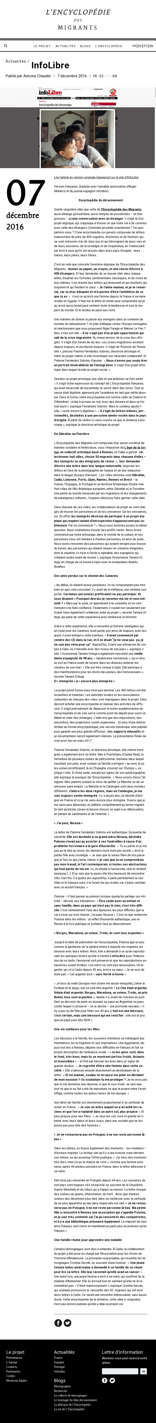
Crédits (10, 1376)
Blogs (85, 46)
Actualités (66, 46)
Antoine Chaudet (37, 76)
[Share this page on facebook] (58, 1323)
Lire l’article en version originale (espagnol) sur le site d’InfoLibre (96, 177)
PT (145, 46)
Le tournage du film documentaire (75, 1400)
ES (140, 46)
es (101, 76)
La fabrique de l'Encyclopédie (72, 1404)
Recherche (60, 1391)
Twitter (113, 1381)
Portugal (59, 1367)
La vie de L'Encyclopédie (69, 1409)
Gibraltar (59, 1371)
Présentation (14, 1357)
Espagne (59, 1362)
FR (134, 46)
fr (95, 76)
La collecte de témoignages (70, 1395)
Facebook (106, 1381)
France (58, 1357)
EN (151, 46)
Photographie (62, 1386)
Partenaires (13, 1371)
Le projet (42, 46)
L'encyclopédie (109, 46)
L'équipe (11, 1362)
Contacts (11, 1367)
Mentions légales (16, 1380)
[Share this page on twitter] (68, 1323)
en (115, 76)
